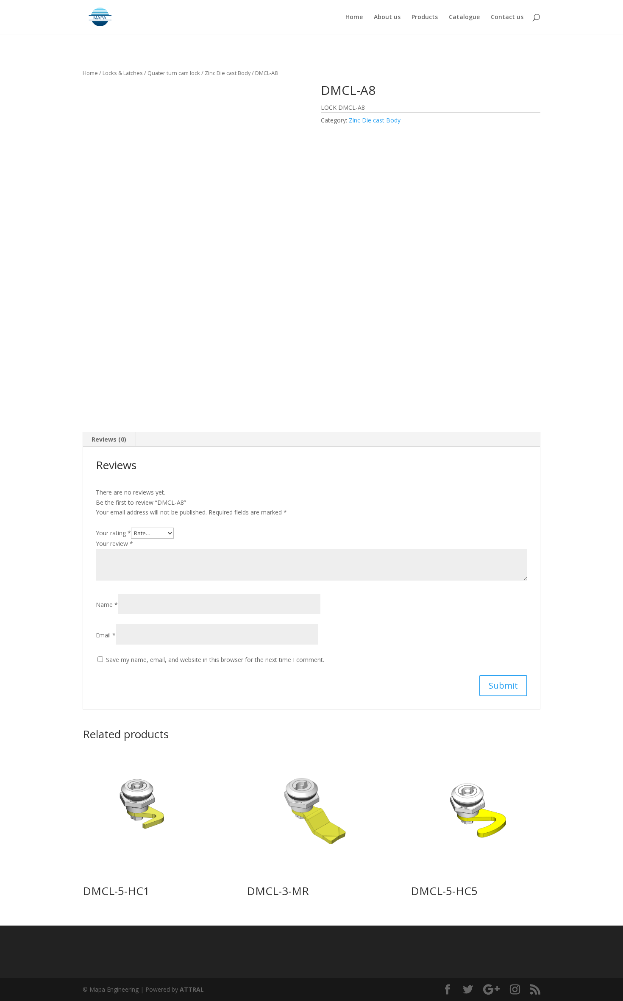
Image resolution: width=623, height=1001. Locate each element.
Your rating (113, 533)
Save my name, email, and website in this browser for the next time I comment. (215, 660)
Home (354, 17)
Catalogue (464, 17)
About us (387, 17)
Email (106, 635)
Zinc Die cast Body (227, 73)
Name (107, 605)
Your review (114, 543)
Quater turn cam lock (173, 73)
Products (425, 17)
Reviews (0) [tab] (109, 439)
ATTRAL (192, 989)
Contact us (507, 17)
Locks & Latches (123, 73)
